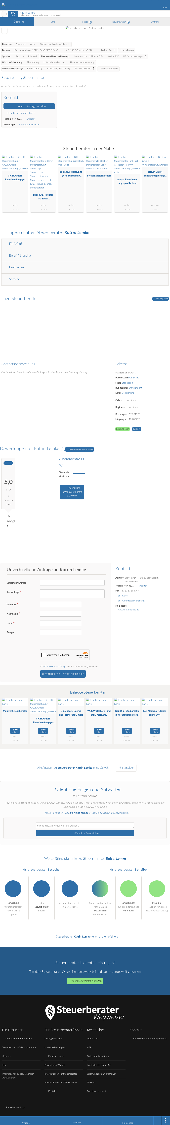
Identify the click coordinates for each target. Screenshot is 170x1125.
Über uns (6, 1056)
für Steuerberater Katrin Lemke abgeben (13, 909)
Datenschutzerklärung (54, 666)
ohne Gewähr (101, 767)
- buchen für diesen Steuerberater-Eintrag (157, 907)
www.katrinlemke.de (29, 124)
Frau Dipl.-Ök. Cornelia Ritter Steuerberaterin (127, 713)
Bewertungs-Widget (54, 1065)
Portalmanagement (96, 1091)
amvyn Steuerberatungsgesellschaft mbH (127, 182)
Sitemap (91, 1082)
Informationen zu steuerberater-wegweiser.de (18, 1076)
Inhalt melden (126, 767)
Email (10, 623)
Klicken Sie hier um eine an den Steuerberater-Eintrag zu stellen (86, 813)
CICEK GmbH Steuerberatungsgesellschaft (14, 178)
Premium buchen (56, 1056)
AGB (89, 1047)
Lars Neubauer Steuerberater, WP (155, 713)
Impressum (92, 1038)
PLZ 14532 (133, 377)
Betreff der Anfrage (16, 583)
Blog (4, 1065)
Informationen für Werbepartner (60, 1082)
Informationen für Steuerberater (60, 1074)
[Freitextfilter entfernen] (154, 4)
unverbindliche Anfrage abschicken (63, 673)
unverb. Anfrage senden (31, 106)
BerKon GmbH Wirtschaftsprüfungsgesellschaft (155, 174)
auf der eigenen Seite (128, 907)
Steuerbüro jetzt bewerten (72, 492)
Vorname (11, 604)
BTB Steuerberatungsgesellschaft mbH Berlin (71, 174)
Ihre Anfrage (13, 592)
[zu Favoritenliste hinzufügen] (4, 31)
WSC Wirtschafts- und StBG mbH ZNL (99, 713)
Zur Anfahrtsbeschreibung (131, 600)
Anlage (10, 632)
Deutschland (128, 393)
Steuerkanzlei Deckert (99, 176)
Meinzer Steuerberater (15, 711)
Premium (163, 151)
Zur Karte (123, 595)
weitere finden (41, 907)
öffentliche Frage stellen (86, 833)
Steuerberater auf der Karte (20, 113)
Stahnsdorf (127, 383)
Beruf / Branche (19, 255)
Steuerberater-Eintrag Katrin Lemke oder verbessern (100, 909)
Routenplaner (162, 299)
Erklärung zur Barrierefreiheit (101, 1074)
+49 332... (17, 119)
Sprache (14, 279)
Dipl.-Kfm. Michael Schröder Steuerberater (43, 197)
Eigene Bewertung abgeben (81, 449)
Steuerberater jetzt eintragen (86, 981)
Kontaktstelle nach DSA (99, 1065)
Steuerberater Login (15, 1107)
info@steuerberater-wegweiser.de (150, 1038)
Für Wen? (15, 243)
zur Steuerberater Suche (4, 14)
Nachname (12, 614)
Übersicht (18, 22)
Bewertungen (120, 22)
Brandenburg (135, 388)
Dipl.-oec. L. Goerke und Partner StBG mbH (71, 713)
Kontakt (136, 429)
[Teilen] (157, 1120)
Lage (52, 22)
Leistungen (16, 267)
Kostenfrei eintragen (54, 1047)
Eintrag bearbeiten (53, 1038)
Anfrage (155, 22)
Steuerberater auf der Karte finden (19, 1047)
